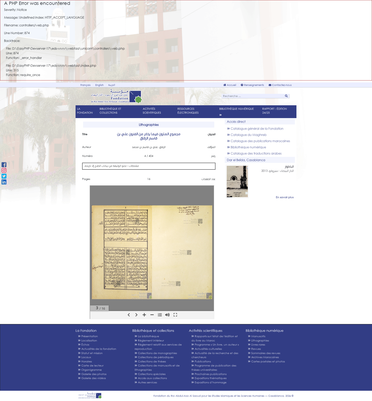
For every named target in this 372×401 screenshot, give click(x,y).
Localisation (89, 340)
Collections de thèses (151, 361)
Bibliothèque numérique (248, 147)
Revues (256, 349)
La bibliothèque (148, 336)
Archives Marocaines (265, 357)
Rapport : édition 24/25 (274, 110)
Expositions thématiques (210, 378)
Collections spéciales (151, 374)
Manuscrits (258, 336)
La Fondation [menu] (85, 110)
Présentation (89, 336)
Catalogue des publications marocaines (260, 141)
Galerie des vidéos (93, 378)
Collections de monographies (157, 353)
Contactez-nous (281, 85)
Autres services (147, 382)
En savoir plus (285, 197)
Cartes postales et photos (268, 361)
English (99, 85)
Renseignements (253, 85)
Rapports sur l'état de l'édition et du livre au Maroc (214, 338)
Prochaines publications (210, 374)
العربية (111, 84)
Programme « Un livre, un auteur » (216, 344)
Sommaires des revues (265, 353)
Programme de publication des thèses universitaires (213, 368)
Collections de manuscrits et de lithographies (157, 368)
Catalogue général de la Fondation (256, 128)
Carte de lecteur (92, 365)
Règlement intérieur (150, 340)
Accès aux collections (152, 378)
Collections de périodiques (155, 357)
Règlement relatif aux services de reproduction (158, 347)
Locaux (86, 357)
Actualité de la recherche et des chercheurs (214, 355)
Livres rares (258, 344)
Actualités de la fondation (98, 349)
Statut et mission (92, 353)
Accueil (231, 85)
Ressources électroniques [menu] (188, 110)
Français (85, 85)
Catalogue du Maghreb (248, 135)
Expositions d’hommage (210, 382)
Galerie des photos (93, 374)
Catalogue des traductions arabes (256, 153)
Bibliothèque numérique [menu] (236, 109)
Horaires (86, 361)
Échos (85, 344)
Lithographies (260, 340)
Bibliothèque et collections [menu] (110, 110)
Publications (202, 361)
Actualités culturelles (208, 349)
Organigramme (91, 370)
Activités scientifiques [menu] (152, 110)
